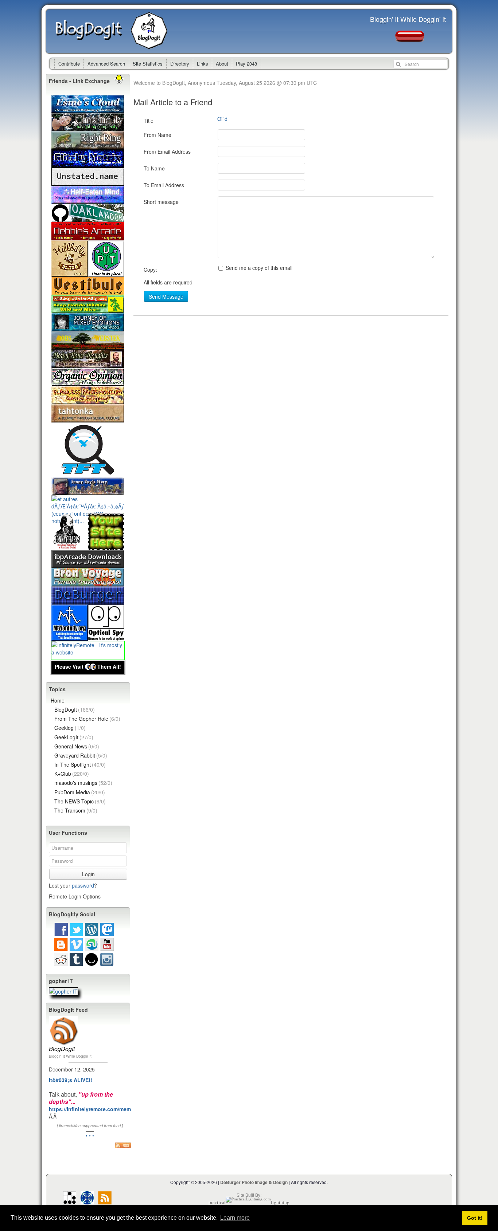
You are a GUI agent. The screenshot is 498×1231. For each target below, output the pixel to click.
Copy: (150, 269)
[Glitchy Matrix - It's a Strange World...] (87, 164)
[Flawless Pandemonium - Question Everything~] (87, 400)
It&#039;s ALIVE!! (70, 1079)
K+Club (71, 773)
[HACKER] (69, 1200)
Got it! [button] (475, 1218)
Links (202, 63)
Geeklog (70, 727)
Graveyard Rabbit (80, 755)
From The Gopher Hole (87, 718)
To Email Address (164, 185)
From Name (157, 134)
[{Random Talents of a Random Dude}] (69, 546)
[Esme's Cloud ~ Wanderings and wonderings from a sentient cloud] (87, 109)
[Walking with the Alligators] (87, 309)
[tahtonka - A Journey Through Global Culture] (87, 418)
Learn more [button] (235, 1218)
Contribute (69, 63)
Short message (161, 201)
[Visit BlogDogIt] (63, 1019)
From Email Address (167, 151)
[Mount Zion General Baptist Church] (69, 637)
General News (76, 746)
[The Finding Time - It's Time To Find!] (88, 473)
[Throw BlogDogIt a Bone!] (106, 546)
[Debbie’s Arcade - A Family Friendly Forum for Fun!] (87, 236)
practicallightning (249, 1202)
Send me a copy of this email (258, 267)
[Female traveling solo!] (87, 582)
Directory (179, 63)
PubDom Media (79, 792)
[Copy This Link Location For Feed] (123, 1145)
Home (58, 700)
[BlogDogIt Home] (151, 45)
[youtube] (107, 947)
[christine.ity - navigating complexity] (87, 127)
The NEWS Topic (80, 801)
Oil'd (222, 118)
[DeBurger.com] (87, 601)
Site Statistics (148, 63)
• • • (90, 1135)
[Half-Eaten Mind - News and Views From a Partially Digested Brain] (87, 200)
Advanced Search (106, 63)
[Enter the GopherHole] (63, 991)
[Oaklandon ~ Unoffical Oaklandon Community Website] (87, 218)
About (222, 63)
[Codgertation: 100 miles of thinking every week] (87, 182)
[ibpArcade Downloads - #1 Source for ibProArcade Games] (87, 564)
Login (88, 874)
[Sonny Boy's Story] (87, 491)
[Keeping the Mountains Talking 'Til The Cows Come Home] (69, 273)
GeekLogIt (73, 737)
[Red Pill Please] (409, 38)
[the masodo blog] (87, 1200)
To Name (154, 168)
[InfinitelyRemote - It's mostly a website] (87, 652)
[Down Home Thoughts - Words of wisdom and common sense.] (87, 364)
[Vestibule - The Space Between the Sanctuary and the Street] (87, 291)
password (83, 885)
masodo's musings (83, 782)
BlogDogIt (93, 31)
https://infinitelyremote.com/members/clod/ (102, 1109)
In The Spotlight (80, 764)
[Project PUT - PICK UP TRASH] (106, 273)
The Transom (75, 810)
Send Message (166, 296)
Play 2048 (246, 63)
